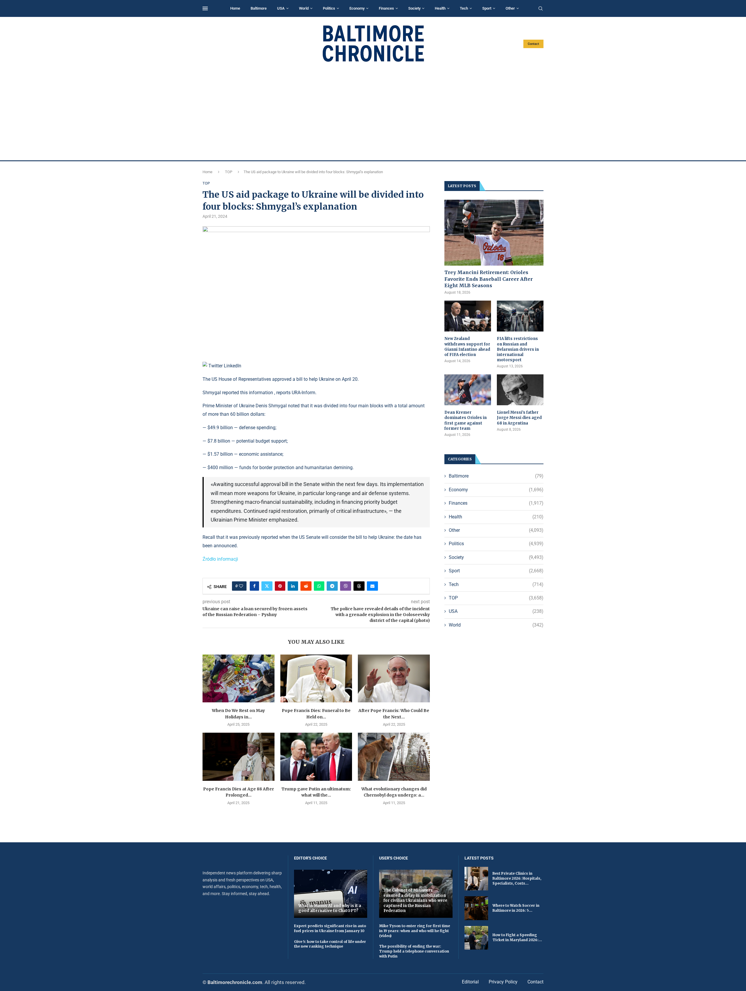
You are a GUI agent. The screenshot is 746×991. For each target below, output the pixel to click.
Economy (357, 8)
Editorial (470, 982)
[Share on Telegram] (332, 586)
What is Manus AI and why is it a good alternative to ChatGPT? (329, 908)
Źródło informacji (220, 559)
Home (235, 8)
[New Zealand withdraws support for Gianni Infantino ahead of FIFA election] (467, 316)
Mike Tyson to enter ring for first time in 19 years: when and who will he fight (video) (414, 931)
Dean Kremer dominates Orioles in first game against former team (465, 420)
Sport (486, 8)
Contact (533, 44)
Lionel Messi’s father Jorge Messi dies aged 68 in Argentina (519, 417)
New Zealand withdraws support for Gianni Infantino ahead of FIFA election (467, 346)
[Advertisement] (373, 111)
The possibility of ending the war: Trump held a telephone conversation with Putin (414, 951)
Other (510, 8)
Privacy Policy (503, 982)
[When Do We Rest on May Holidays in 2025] (239, 678)
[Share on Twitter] (266, 586)
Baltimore (259, 8)
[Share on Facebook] (254, 586)
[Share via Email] (372, 586)
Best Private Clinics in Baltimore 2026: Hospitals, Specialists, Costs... (516, 878)
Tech (464, 8)
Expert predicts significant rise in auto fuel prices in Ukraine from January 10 (330, 928)
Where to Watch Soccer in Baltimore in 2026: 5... (515, 908)
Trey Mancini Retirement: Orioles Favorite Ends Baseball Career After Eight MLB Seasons (488, 278)
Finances (386, 8)
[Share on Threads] (359, 586)
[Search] (540, 8)
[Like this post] (241, 586)
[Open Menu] (205, 8)
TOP (228, 172)
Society (414, 8)
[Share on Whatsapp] (319, 586)
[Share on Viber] (345, 586)
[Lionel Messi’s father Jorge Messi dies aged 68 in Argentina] (520, 390)
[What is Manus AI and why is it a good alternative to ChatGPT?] (330, 894)
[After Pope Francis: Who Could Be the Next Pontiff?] (394, 678)
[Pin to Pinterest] (280, 586)
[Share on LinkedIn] (293, 586)
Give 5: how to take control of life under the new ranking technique (330, 944)
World (304, 8)
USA (281, 8)
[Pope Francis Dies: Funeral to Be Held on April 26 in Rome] (316, 678)
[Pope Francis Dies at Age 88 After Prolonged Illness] (239, 756)
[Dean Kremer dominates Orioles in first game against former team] (467, 390)
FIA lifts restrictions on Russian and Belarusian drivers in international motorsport (518, 349)
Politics (329, 8)
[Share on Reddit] (306, 586)
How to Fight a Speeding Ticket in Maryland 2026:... (517, 937)
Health (440, 8)
